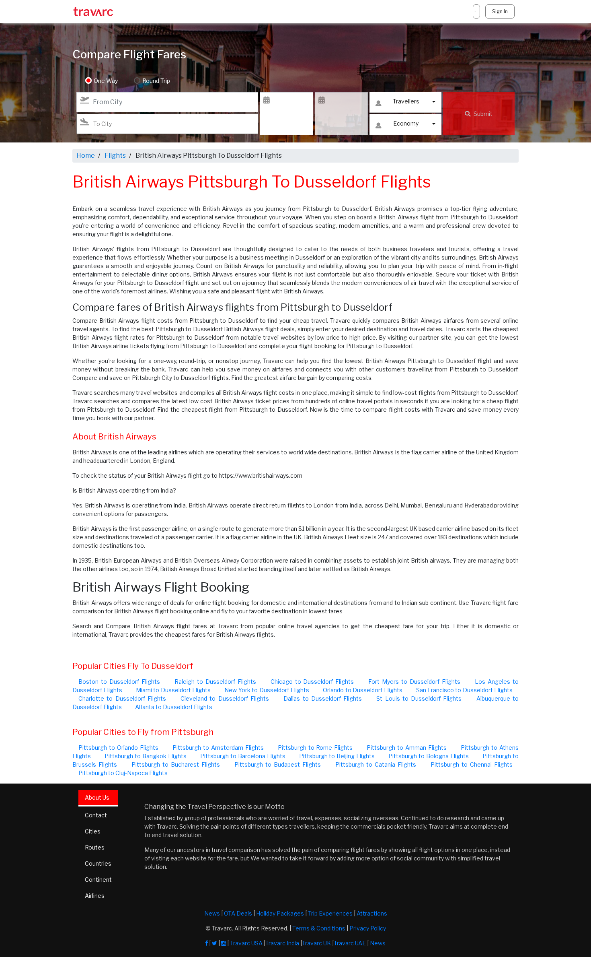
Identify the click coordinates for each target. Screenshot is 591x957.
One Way (106, 80)
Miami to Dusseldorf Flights (173, 690)
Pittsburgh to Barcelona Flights (242, 756)
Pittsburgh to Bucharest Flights (175, 764)
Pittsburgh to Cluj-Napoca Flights (123, 772)
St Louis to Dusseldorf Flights (419, 698)
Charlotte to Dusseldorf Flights (122, 698)
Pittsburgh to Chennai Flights (472, 764)
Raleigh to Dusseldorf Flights (215, 681)
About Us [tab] (97, 797)
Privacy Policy (367, 928)
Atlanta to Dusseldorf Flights (173, 706)
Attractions (372, 913)
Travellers (406, 101)
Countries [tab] (98, 863)
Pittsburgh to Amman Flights (407, 747)
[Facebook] (206, 943)
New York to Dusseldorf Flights (266, 690)
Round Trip (156, 80)
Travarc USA (246, 943)
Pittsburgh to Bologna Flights (428, 756)
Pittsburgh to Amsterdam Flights (218, 747)
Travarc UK (316, 943)
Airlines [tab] (95, 895)
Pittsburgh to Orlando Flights (118, 747)
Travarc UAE (350, 943)
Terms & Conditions (318, 928)
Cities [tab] (93, 831)
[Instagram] (223, 943)
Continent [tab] (98, 879)
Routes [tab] (95, 847)
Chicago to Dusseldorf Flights (312, 681)
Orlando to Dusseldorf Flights (362, 690)
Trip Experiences (330, 913)
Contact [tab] (96, 815)
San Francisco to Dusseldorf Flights (464, 690)
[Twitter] (214, 943)
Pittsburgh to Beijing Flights (337, 756)
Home (85, 155)
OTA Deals (238, 913)
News (212, 913)
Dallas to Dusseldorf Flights (322, 698)
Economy (406, 123)
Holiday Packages (280, 913)
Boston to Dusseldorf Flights (119, 681)
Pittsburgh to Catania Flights (375, 764)
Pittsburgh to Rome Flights (315, 747)
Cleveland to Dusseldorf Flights (225, 698)
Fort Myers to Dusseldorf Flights (414, 681)
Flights (115, 155)
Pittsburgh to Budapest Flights (277, 764)
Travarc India (282, 943)
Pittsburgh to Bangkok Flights (146, 756)
